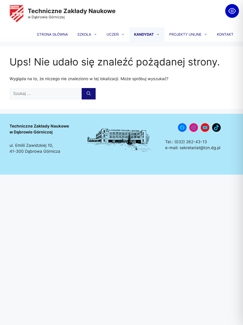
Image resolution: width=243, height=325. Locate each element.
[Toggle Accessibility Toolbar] (232, 11)
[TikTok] (216, 127)
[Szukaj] (89, 93)
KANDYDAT (144, 34)
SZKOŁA (84, 34)
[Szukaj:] (45, 93)
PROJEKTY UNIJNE (185, 34)
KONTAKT (225, 34)
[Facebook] (182, 127)
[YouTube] (205, 127)
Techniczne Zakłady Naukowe (72, 11)
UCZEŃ (113, 34)
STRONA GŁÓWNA (52, 34)
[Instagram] (193, 127)
